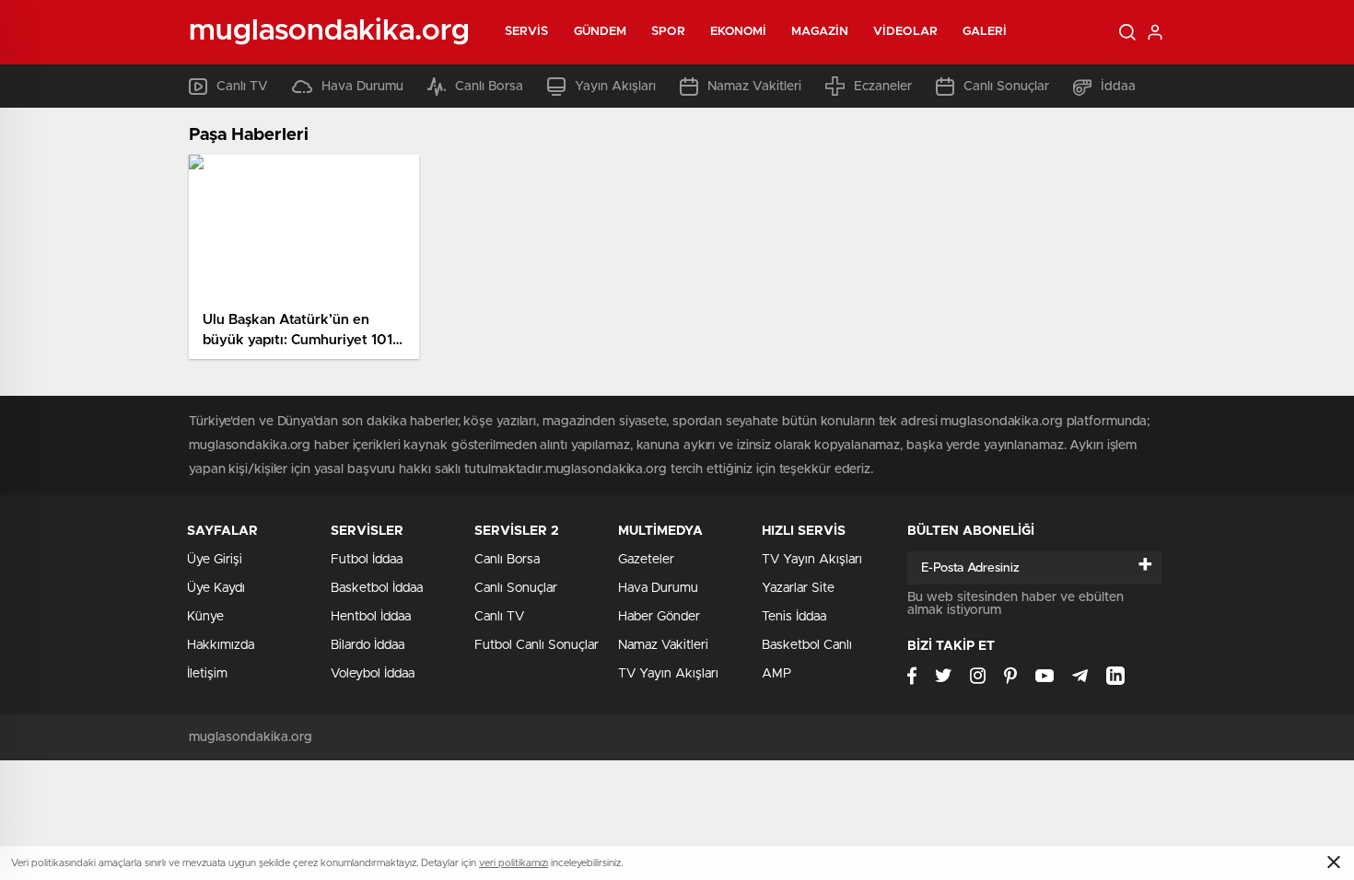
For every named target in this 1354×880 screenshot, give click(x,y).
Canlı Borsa (489, 86)
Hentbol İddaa (371, 616)
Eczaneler (883, 86)
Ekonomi (738, 32)
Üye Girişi (214, 559)
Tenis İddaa (794, 616)
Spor (667, 32)
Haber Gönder (659, 616)
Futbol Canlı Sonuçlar (536, 645)
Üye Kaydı (216, 588)
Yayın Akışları (615, 86)
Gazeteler (646, 559)
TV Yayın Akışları (668, 673)
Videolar (905, 32)
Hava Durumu (362, 86)
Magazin (819, 32)
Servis (527, 32)
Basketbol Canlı (807, 645)
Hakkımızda (220, 645)
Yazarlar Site (798, 588)
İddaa (1118, 86)
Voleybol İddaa (372, 673)
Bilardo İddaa (367, 645)
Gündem (600, 32)
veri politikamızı (513, 863)
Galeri (985, 32)
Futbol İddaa (367, 559)
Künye (205, 616)
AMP (776, 673)
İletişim (207, 673)
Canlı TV (242, 86)
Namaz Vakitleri (754, 86)
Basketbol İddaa (377, 588)
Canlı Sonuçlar (1006, 86)
